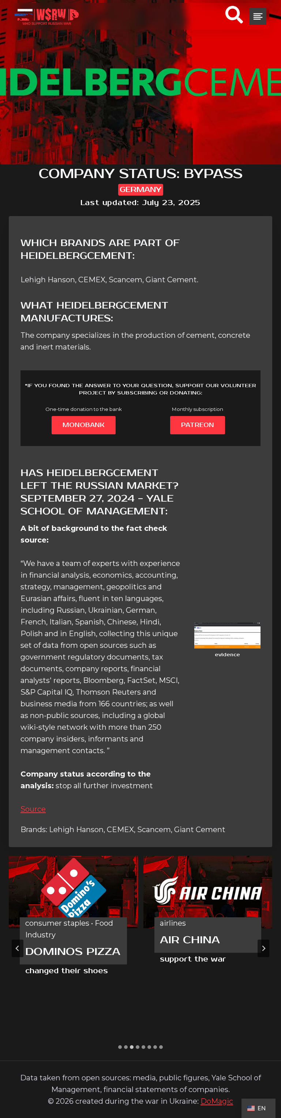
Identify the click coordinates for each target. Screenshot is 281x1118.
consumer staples (57, 923)
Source (33, 809)
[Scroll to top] (261, 1077)
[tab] (120, 1047)
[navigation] (258, 16)
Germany (141, 189)
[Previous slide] (17, 948)
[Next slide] (263, 948)
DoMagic (217, 1101)
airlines (173, 923)
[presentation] (73, 892)
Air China (190, 940)
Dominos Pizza (72, 951)
